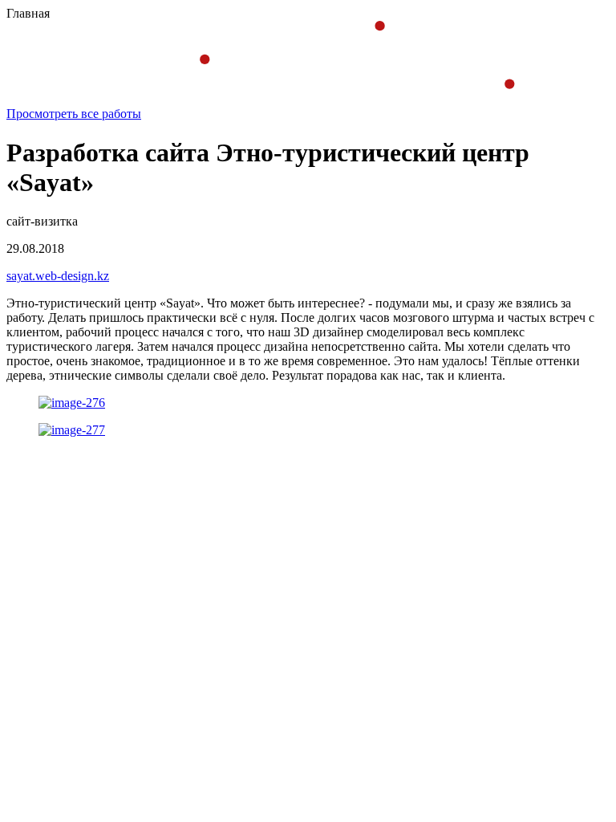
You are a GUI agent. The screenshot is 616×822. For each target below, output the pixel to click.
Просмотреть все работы (73, 113)
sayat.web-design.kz (57, 276)
